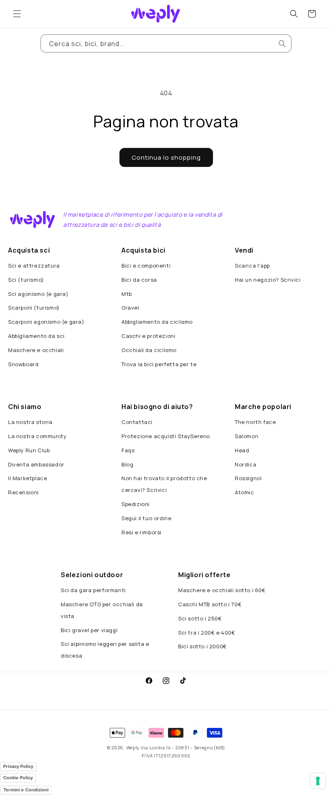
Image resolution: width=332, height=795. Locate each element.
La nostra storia (30, 422)
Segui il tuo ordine (146, 518)
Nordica (245, 464)
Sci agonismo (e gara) (38, 293)
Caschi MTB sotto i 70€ (209, 604)
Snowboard (23, 364)
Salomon (246, 436)
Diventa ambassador (36, 464)
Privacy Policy (18, 766)
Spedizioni (135, 504)
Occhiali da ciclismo (149, 350)
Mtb (126, 293)
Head (242, 450)
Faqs (127, 450)
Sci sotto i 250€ (200, 618)
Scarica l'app (252, 265)
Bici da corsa (139, 279)
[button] (17, 14)
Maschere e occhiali (36, 350)
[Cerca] (282, 44)
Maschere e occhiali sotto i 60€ (222, 590)
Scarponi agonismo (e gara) (46, 321)
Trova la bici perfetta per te (158, 364)
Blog (127, 464)
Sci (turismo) (26, 279)
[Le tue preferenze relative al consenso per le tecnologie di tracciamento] (318, 781)
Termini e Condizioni (26, 790)
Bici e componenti (145, 265)
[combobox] (166, 43)
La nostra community (37, 436)
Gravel (130, 307)
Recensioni (23, 492)
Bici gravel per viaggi (89, 630)
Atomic (244, 492)
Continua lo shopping (166, 157)
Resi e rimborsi (141, 532)
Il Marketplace (27, 478)
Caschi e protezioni (148, 336)
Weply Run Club (29, 450)
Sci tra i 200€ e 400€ (206, 632)
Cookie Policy (18, 777)
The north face (255, 422)
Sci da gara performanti (93, 590)
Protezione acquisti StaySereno (165, 436)
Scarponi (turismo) (34, 307)
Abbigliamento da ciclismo (157, 321)
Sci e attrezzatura (34, 265)
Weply (133, 747)
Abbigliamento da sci (36, 336)
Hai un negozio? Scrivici (267, 279)
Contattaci (137, 422)
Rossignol (248, 478)
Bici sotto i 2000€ (202, 646)
